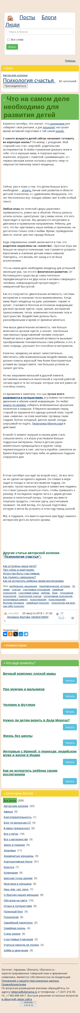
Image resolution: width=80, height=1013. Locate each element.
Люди (12, 24)
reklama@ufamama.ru (24, 992)
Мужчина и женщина (18, 883)
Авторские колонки (15, 75)
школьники (57, 123)
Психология (11, 917)
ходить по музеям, (15, 405)
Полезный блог (13, 911)
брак (55, 592)
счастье (16, 589)
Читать (69, 680)
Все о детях (11, 833)
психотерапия (38, 599)
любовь (45, 592)
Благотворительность (18, 817)
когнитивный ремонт (15, 599)
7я (73, 586)
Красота (9, 867)
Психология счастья (29, 80)
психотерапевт (57, 599)
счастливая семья (29, 592)
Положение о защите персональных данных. (30, 980)
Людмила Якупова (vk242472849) (28, 617)
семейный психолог (37, 602)
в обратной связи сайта (16, 999)
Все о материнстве (16, 839)
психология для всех (63, 602)
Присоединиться (15, 86)
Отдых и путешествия (18, 906)
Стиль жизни (12, 933)
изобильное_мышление (23, 586)
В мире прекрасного (17, 828)
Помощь (70, 60)
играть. (26, 190)
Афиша (8, 811)
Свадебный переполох (18, 922)
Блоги (49, 17)
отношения (66, 592)
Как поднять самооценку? (19, 577)
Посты (27, 17)
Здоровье (10, 850)
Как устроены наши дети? (20, 566)
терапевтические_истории (54, 586)
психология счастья (30, 596)
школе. (59, 131)
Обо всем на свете (15, 900)
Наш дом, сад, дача (16, 889)
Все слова (17, 39)
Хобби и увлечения (16, 950)
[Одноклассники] (10, 634)
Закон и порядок (14, 845)
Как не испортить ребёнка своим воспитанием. (33, 581)
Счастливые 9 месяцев (18, 939)
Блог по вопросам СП (17, 822)
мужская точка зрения (18, 878)
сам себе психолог (13, 606)
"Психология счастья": (22, 557)
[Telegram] (26, 634)
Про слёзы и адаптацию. (19, 569)
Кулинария (11, 872)
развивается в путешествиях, (23, 397)
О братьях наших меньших (21, 895)
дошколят (49, 127)
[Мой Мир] (21, 634)
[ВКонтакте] (5, 634)
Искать (12, 46)
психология (9, 596)
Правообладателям (13, 984)
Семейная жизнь (14, 928)
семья (6, 589)
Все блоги (10, 800)
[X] (15, 634)
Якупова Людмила (13, 602)
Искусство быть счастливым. (21, 573)
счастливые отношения (36, 589)
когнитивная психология (58, 596)
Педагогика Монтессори (47, 423)
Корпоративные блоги (18, 861)
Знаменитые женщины (19, 856)
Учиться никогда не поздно (21, 945)
